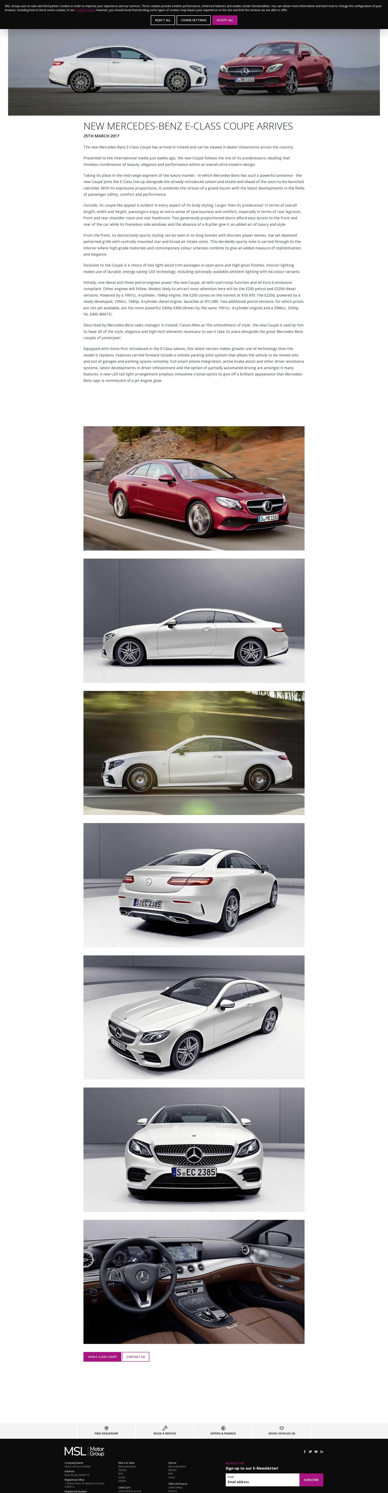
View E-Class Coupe (102, 1357)
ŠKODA (122, 1470)
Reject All (163, 20)
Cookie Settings (193, 20)
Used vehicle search (129, 1491)
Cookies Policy (84, 10)
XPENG (122, 1481)
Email (231, 1477)
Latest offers (175, 1487)
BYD (120, 1473)
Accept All (225, 20)
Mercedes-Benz (127, 1466)
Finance (172, 1491)
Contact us (136, 1357)
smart (121, 1477)
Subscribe (311, 1480)
